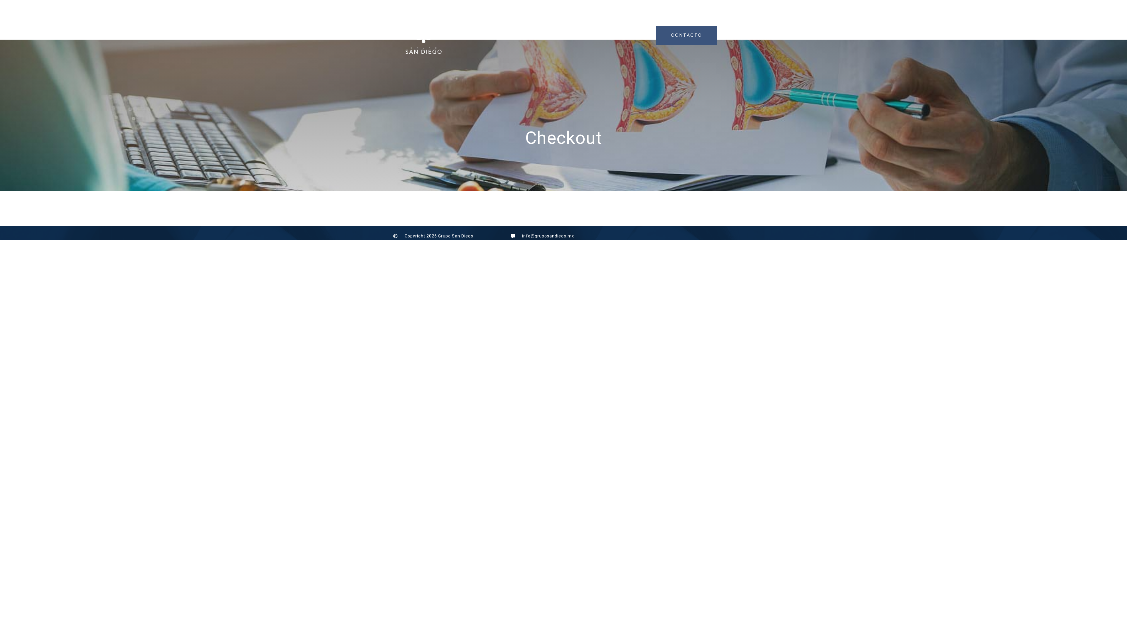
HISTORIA (572, 35)
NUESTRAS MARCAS (620, 35)
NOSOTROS (535, 35)
